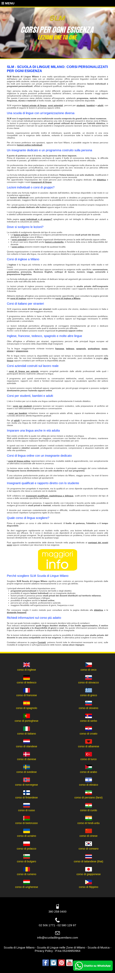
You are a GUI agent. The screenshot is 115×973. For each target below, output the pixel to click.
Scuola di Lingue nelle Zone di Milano (61, 947)
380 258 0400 (57, 911)
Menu (9, 3)
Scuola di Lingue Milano (19, 947)
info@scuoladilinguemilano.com (57, 937)
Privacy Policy (44, 950)
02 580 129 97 (67, 925)
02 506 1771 (47, 925)
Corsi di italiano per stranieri (25, 303)
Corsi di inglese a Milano (23, 259)
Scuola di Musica (99, 947)
